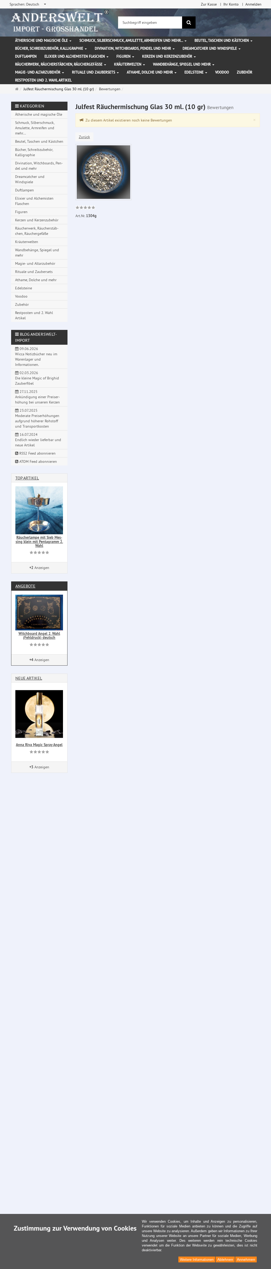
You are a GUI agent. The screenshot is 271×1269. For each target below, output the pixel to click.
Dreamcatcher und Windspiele (210, 48)
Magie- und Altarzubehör (38, 72)
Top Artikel (27, 478)
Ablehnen (225, 1259)
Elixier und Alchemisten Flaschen (75, 56)
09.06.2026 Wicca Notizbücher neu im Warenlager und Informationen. (36, 356)
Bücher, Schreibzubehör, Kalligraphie (49, 48)
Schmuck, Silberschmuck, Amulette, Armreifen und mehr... (131, 40)
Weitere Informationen (197, 1260)
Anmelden (253, 4)
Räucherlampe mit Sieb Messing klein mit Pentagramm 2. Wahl (39, 541)
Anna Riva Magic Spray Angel (39, 744)
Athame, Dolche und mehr (150, 72)
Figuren (124, 56)
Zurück (84, 136)
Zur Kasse (209, 4)
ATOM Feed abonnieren (37, 461)
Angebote (25, 586)
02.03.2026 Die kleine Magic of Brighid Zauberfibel (37, 378)
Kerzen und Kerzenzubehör (167, 56)
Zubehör (244, 72)
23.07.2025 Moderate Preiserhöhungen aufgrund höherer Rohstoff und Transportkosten (37, 418)
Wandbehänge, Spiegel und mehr (182, 64)
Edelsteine (194, 72)
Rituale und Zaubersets (94, 72)
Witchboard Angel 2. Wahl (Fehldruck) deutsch (39, 635)
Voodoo (222, 72)
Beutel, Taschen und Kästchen (222, 40)
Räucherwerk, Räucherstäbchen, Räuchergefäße (59, 64)
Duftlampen (26, 56)
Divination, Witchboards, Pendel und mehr (133, 48)
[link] (85, 208)
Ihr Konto (231, 4)
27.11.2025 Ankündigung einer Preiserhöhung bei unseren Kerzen (37, 397)
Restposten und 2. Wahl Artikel (43, 80)
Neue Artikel (28, 678)
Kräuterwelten (128, 64)
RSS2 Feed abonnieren (37, 453)
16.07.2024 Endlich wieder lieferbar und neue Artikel (38, 439)
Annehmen (246, 1259)
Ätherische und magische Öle (42, 40)
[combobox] (28, 4)
